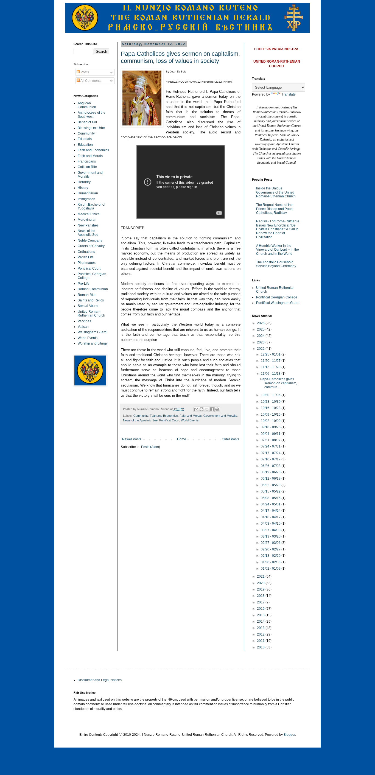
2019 (261, 589)
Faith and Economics (164, 415)
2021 (261, 576)
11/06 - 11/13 (271, 374)
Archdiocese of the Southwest (91, 114)
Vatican (83, 327)
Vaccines (84, 321)
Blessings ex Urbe (91, 128)
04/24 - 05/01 (271, 504)
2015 (261, 615)
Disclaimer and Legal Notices (100, 680)
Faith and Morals (191, 415)
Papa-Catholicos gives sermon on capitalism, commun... (278, 383)
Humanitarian (88, 193)
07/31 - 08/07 (271, 440)
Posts (84, 72)
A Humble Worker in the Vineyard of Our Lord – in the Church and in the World (277, 250)
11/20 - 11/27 (271, 361)
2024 (261, 336)
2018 (261, 596)
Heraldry (84, 182)
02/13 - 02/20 (271, 556)
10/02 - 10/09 (271, 421)
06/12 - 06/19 (271, 478)
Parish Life (86, 257)
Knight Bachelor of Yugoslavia (91, 206)
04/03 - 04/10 (271, 523)
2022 (261, 349)
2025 (261, 329)
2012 (261, 634)
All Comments (90, 81)
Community (140, 415)
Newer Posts (131, 439)
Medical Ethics (88, 214)
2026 (261, 323)
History (83, 188)
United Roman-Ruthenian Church (91, 313)
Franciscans (87, 161)
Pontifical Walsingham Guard (278, 303)
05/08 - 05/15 (271, 498)
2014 (261, 621)
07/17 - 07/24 (271, 453)
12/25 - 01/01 (271, 354)
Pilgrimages (87, 263)
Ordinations (86, 252)
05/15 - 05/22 (271, 491)
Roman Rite (87, 295)
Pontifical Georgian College (276, 297)
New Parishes (88, 225)
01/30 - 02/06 (271, 562)
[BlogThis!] (201, 409)
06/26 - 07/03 (271, 466)
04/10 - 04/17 (271, 517)
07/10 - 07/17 (271, 459)
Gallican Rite (87, 167)
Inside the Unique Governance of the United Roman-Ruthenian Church (276, 192)
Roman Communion (93, 289)
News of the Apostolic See (140, 420)
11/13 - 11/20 (271, 367)
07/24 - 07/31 (271, 446)
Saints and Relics (91, 300)
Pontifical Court (169, 420)
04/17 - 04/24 (271, 511)
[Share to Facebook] (212, 409)
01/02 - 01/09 (271, 568)
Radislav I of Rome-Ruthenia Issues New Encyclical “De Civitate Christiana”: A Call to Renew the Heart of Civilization (277, 229)
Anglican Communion (87, 105)
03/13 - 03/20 (271, 536)
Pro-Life (83, 284)
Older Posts (230, 439)
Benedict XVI (87, 122)
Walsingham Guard (92, 332)
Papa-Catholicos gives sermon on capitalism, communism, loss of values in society (180, 57)
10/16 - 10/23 (271, 408)
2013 (261, 628)
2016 (261, 609)
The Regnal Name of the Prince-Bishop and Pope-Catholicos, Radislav (275, 209)
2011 (261, 641)
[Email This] (196, 409)
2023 (261, 342)
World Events (190, 420)
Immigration (86, 199)
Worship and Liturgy (93, 343)
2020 (261, 583)
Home (181, 439)
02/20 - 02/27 (271, 549)
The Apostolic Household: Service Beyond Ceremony (276, 264)
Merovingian (87, 220)
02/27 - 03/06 (271, 543)
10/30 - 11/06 (271, 395)
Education (85, 145)
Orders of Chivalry (91, 246)
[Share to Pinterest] (217, 409)
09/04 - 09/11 (271, 434)
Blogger (289, 735)
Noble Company (90, 240)
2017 (261, 602)
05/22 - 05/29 (271, 485)
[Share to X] (206, 409)
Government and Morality (220, 415)
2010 (261, 647)
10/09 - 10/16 (271, 414)
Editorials (85, 139)
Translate (289, 94)
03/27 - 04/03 (271, 530)
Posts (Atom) (150, 447)
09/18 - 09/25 (271, 427)
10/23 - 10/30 (271, 402)
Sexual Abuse (88, 306)
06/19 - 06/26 (271, 472)
